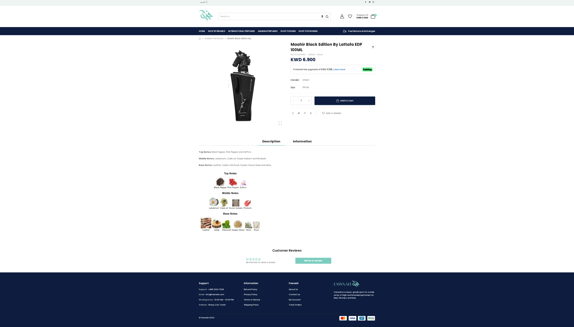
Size (293, 87)
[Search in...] (327, 16)
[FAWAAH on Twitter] (370, 2)
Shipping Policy (251, 304)
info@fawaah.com (215, 294)
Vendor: (312, 54)
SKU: (293, 54)
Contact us (294, 294)
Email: (202, 294)
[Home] (200, 38)
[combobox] (271, 16)
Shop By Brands (216, 31)
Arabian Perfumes (267, 31)
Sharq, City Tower (217, 304)
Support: (203, 289)
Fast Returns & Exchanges (361, 31)
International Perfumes (241, 31)
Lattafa (319, 54)
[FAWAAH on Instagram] (373, 2)
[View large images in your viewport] (280, 123)
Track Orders (295, 304)
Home (202, 31)
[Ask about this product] (373, 47)
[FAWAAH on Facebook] (366, 2)
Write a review (313, 260)
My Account (295, 299)
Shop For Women (308, 31)
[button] (322, 16)
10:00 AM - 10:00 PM (224, 299)
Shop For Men (288, 31)
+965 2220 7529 (216, 289)
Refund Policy (250, 289)
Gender (295, 80)
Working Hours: (206, 299)
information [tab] (302, 141)
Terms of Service (252, 299)
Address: (203, 304)
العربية (202, 2)
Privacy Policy (250, 294)
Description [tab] (271, 141)
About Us (293, 289)
